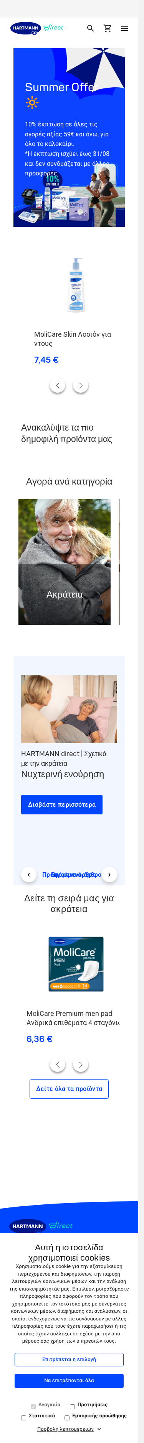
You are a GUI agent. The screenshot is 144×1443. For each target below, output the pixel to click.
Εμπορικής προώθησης (99, 1416)
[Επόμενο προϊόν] (80, 385)
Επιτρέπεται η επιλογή (69, 1360)
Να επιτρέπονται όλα (69, 1381)
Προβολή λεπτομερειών (65, 1429)
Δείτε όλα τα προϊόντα (69, 1088)
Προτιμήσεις (93, 1405)
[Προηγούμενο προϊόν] (57, 385)
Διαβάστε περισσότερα (62, 804)
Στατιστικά (42, 1416)
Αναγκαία (49, 1405)
